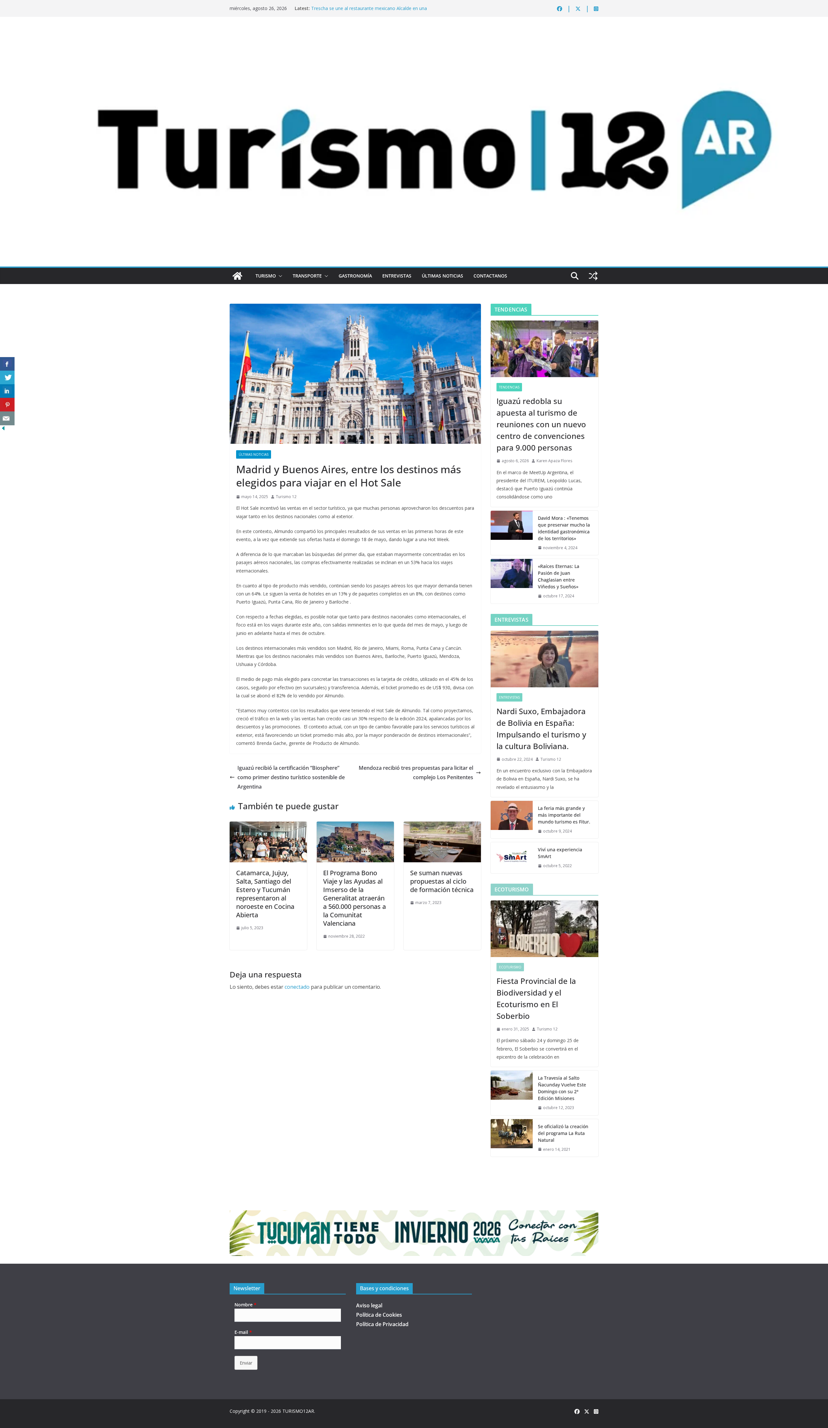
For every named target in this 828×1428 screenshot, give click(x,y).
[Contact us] (7, 418)
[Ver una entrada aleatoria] (593, 276)
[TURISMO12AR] (414, 34)
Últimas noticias (442, 276)
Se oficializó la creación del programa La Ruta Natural (563, 1133)
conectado (297, 986)
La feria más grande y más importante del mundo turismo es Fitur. (564, 815)
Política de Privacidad (382, 1324)
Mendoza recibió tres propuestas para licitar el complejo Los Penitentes (416, 772)
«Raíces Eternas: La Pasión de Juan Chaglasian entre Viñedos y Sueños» (558, 576)
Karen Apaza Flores (554, 460)
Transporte (307, 276)
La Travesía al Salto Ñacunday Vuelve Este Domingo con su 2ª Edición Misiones (562, 1088)
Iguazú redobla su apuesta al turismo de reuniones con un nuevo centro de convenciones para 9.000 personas (541, 424)
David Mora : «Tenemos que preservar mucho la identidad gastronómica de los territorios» (564, 528)
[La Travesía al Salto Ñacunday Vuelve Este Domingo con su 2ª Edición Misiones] (512, 1093)
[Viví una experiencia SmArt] (512, 857)
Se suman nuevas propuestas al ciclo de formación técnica (442, 881)
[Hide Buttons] (3, 429)
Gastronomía (355, 276)
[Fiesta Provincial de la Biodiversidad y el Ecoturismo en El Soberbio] (544, 928)
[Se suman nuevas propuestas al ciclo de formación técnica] (442, 826)
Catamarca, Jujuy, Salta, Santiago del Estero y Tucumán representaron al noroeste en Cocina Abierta (265, 893)
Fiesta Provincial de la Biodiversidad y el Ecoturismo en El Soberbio (536, 998)
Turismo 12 (286, 496)
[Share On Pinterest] (7, 405)
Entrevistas (396, 276)
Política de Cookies (379, 1314)
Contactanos (490, 276)
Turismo (266, 276)
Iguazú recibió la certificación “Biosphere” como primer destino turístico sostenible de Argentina (291, 777)
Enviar (246, 1363)
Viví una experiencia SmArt (560, 852)
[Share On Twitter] (7, 378)
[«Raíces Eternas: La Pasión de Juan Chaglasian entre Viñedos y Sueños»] (512, 581)
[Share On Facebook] (7, 364)
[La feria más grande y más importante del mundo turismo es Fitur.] (512, 820)
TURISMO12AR (298, 1411)
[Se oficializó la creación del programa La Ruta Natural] (512, 1138)
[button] (279, 275)
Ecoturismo (510, 967)
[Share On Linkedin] (7, 391)
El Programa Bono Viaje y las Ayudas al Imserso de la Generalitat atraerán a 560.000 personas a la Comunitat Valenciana (354, 898)
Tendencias (509, 387)
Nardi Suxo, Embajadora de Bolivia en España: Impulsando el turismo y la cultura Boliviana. (541, 728)
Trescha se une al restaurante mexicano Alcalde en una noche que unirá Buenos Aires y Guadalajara (369, 11)
